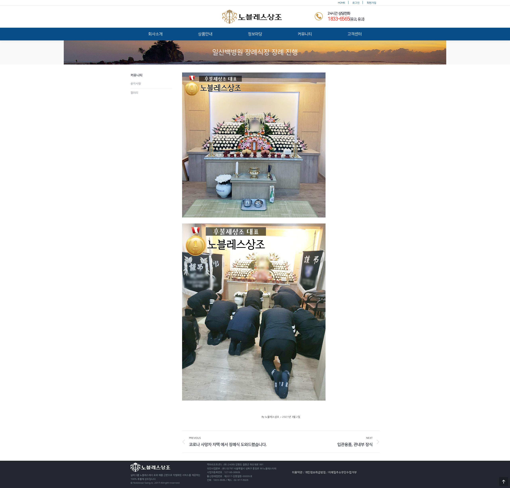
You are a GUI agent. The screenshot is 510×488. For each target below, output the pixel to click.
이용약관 (297, 472)
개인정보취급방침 (315, 472)
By (270, 416)
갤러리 (134, 92)
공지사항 (135, 83)
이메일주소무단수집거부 (342, 472)
